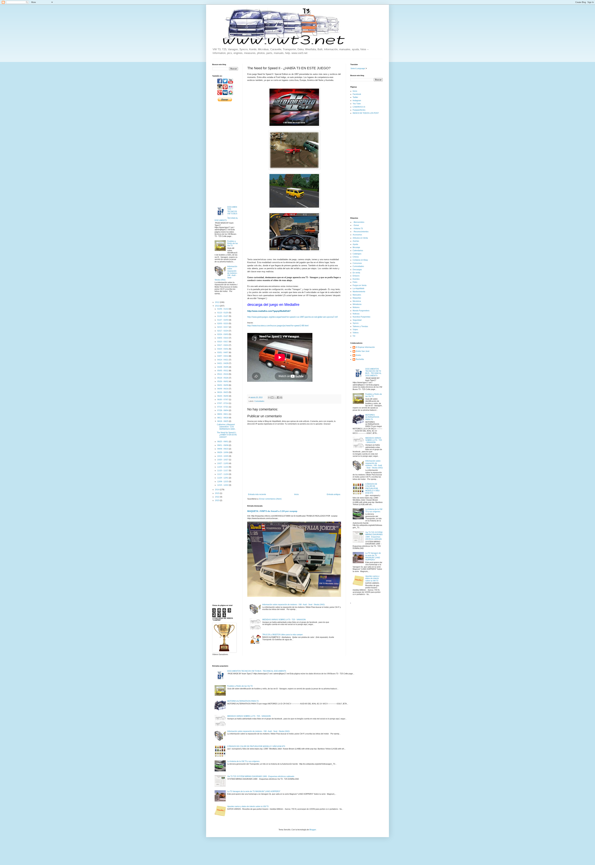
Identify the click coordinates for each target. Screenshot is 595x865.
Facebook (357, 94)
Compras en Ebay (360, 260)
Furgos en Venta (359, 285)
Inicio (296, 494)
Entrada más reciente (257, 494)
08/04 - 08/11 (223, 414)
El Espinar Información (365, 347)
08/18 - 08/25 (223, 421)
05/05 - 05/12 (223, 371)
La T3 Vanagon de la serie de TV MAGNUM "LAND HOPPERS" (373, 556)
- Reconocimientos (360, 232)
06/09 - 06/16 (223, 389)
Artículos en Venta (360, 238)
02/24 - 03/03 (223, 334)
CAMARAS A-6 (359, 107)
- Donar (356, 225)
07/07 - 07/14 (223, 403)
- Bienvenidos (358, 222)
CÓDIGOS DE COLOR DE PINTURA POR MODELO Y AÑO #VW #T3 (372, 488)
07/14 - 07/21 (223, 407)
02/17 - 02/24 (223, 331)
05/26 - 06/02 (223, 381)
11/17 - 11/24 (223, 474)
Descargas (357, 270)
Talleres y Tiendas (360, 326)
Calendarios (358, 250)
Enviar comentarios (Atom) (270, 499)
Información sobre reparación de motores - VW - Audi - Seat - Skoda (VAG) (293, 604)
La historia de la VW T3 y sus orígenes (373, 510)
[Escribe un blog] (272, 397)
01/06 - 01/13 (223, 309)
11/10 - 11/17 (223, 470)
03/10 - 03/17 (223, 342)
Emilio (358, 355)
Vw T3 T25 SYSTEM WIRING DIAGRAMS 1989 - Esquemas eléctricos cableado (374, 535)
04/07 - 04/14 (223, 356)
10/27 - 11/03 (223, 463)
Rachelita (360, 359)
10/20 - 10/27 (223, 460)
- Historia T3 (358, 228)
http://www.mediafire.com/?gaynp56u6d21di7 (269, 311)
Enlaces (356, 276)
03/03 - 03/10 (223, 338)
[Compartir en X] (275, 397)
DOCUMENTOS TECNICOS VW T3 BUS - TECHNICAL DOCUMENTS (373, 372)
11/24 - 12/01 (223, 478)
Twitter (355, 97)
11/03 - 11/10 (223, 467)
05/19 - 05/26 (223, 378)
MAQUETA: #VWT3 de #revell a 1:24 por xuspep (272, 511)
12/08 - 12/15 (223, 481)
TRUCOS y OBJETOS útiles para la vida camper (282, 635)
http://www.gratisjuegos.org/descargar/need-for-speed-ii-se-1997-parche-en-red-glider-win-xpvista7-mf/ (292, 317)
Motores (356, 307)
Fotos (355, 282)
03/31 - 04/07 (223, 352)
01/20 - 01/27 (223, 316)
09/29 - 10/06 (223, 452)
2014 (217, 490)
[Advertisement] (225, 153)
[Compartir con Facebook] (278, 397)
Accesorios (357, 235)
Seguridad (357, 320)
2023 (217, 500)
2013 (217, 306)
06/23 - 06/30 (223, 396)
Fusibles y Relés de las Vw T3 (232, 243)
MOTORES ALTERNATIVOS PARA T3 (372, 417)
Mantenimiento (359, 292)
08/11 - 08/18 (223, 418)
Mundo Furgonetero (361, 311)
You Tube (357, 104)
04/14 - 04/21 (223, 360)
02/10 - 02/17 (223, 327)
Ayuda (355, 244)
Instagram (357, 100)
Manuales (357, 295)
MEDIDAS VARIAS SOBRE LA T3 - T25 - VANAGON (284, 619)
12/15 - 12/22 (223, 485)
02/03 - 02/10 (223, 323)
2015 (217, 493)
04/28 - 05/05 (223, 367)
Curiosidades (259, 401)
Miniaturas (357, 304)
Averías (356, 241)
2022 (217, 497)
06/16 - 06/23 (223, 392)
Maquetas (357, 298)
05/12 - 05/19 (223, 374)
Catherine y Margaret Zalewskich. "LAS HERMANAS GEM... (226, 426)
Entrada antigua (333, 494)
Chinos (356, 257)
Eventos (356, 279)
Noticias (356, 314)
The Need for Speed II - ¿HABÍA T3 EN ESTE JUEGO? (227, 434)
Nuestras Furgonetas (361, 317)
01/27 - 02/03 (223, 320)
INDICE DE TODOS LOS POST (366, 113)
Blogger (312, 830)
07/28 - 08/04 (223, 410)
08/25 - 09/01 (223, 441)
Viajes (355, 329)
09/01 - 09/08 (223, 445)
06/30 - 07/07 (223, 399)
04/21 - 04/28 (223, 363)
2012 (217, 302)
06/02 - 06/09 (223, 385)
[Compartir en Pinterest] (281, 397)
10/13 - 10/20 (223, 456)
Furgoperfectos (359, 110)
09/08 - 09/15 (223, 449)
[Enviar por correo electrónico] (269, 397)
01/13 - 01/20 (223, 313)
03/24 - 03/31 (223, 349)
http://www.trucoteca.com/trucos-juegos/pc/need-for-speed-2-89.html (278, 325)
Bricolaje (356, 247)
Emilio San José (362, 351)
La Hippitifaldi (358, 288)
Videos (356, 333)
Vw (354, 336)
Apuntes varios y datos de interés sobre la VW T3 (372, 578)
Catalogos (357, 254)
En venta (356, 273)
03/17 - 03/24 (223, 345)
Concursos (357, 263)
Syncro (356, 323)
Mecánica (357, 301)
